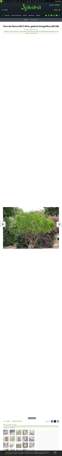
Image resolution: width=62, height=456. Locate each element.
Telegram (51, 15)
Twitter (59, 15)
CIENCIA (25, 15)
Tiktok (49, 15)
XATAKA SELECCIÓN (16, 15)
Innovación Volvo (33, 19)
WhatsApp (46, 15)
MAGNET (38, 15)
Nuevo (56, 10)
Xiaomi (8, 421)
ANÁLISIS (7, 15)
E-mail (58, 421)
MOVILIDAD (31, 15)
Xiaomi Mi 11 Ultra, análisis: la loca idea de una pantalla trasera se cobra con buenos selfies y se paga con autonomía (31, 32)
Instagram (54, 15)
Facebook (52, 421)
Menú (6, 10)
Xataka (31, 7)
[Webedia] (58, 1)
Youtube (57, 15)
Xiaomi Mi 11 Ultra (17, 421)
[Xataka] (1, 1)
